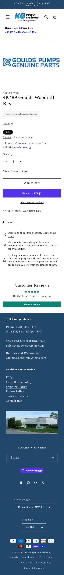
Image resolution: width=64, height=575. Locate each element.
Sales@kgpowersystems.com (25, 345)
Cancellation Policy (19, 382)
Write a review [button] (32, 304)
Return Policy (15, 391)
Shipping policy (44, 562)
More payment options (32, 202)
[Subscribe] (53, 457)
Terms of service (24, 562)
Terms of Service (17, 396)
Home (8, 28)
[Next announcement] (58, 4)
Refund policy (29, 557)
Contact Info (14, 400)
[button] (7, 17)
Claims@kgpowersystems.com (26, 357)
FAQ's (10, 377)
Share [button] (9, 222)
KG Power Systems (30, 552)
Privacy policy (46, 557)
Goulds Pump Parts (23, 28)
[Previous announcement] (6, 4)
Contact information (34, 568)
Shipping (7, 137)
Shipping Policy (16, 386)
